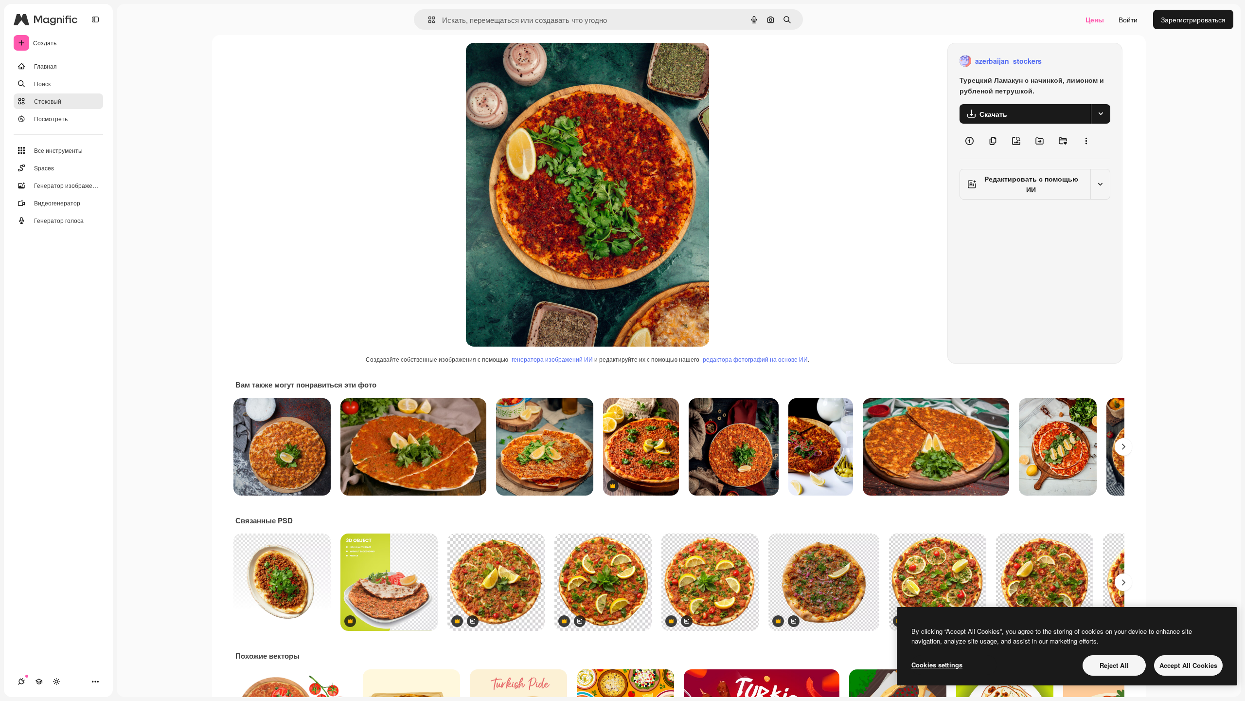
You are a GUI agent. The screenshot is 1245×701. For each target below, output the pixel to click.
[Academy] (39, 681)
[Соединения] (21, 681)
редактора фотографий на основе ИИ (755, 359)
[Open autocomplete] (427, 19)
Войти (1128, 19)
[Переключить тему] (56, 681)
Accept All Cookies (1188, 665)
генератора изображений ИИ (552, 359)
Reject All (1114, 665)
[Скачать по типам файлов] (1100, 114)
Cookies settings (936, 664)
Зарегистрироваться (1193, 19)
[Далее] (1123, 447)
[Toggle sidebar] (95, 19)
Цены (1094, 19)
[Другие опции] (1086, 141)
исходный (531, 61)
